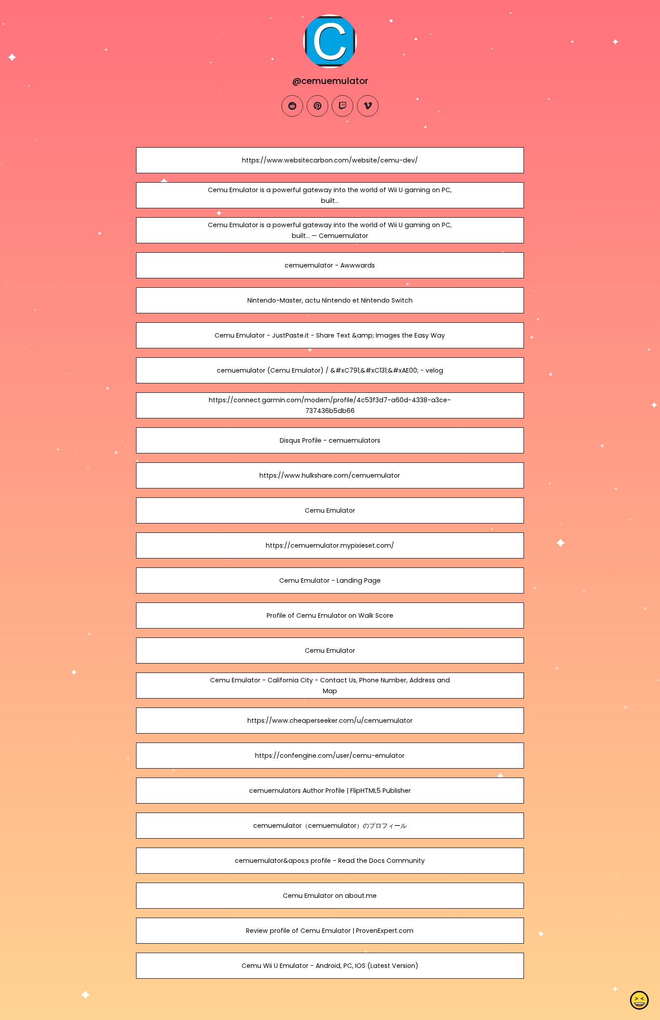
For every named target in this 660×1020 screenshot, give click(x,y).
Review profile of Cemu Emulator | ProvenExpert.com (330, 930)
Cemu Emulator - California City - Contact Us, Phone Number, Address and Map (330, 685)
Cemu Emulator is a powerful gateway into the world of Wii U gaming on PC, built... (330, 195)
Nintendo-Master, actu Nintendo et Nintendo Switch (330, 300)
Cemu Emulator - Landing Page (330, 580)
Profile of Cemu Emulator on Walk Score (330, 615)
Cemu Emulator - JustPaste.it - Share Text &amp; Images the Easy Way (330, 335)
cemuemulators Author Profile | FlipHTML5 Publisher (330, 790)
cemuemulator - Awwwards (330, 265)
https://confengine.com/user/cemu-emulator (330, 755)
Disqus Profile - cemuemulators (330, 440)
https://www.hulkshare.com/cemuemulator (330, 475)
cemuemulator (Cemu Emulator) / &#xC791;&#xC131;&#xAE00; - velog (330, 370)
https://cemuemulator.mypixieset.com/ (330, 545)
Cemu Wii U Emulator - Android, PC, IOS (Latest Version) (330, 965)
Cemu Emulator (330, 510)
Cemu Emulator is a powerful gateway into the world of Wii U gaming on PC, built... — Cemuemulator (330, 230)
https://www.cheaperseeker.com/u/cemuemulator (330, 720)
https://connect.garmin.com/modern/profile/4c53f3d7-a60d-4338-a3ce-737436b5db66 (330, 405)
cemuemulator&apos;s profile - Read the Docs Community (330, 860)
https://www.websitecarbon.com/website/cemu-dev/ (330, 160)
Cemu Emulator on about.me (330, 895)
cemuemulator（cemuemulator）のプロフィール (330, 825)
